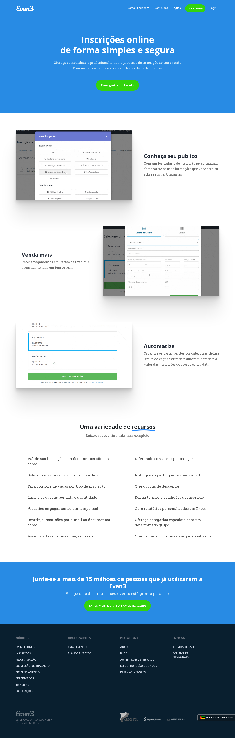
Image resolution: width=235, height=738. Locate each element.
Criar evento (195, 8)
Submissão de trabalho (33, 666)
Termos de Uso (183, 647)
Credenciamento (28, 672)
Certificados (25, 678)
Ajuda (177, 8)
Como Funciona (137, 8)
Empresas (22, 684)
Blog (124, 653)
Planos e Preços (79, 653)
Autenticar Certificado (137, 659)
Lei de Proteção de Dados (138, 666)
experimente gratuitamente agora (117, 606)
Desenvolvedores (133, 672)
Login (213, 8)
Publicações (24, 691)
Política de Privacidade (181, 654)
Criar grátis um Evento (117, 85)
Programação (26, 659)
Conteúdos (161, 8)
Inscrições (23, 653)
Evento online (26, 647)
